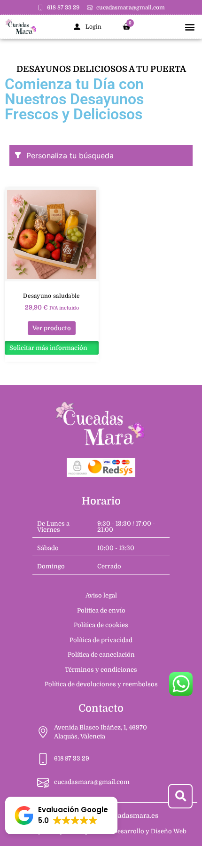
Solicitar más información (48, 347)
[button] (189, 27)
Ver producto (51, 328)
